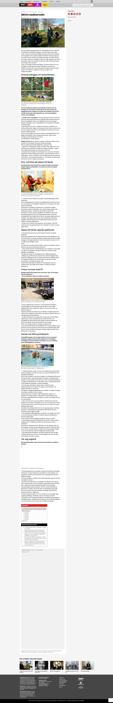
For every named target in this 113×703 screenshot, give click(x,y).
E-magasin (28, 1)
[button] (92, 1)
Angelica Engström (28, 650)
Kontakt (58, 1)
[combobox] (83, 5)
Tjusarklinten (44, 652)
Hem (22, 1)
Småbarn (40, 652)
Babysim (34, 650)
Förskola (27, 652)
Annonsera (36, 1)
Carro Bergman (42, 650)
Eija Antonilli (55, 650)
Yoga (52, 652)
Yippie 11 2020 (34, 550)
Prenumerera (62, 685)
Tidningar (61, 683)
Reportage (24, 11)
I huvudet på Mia (85, 671)
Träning (49, 652)
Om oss (51, 1)
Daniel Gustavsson (49, 650)
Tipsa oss (61, 677)
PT (37, 652)
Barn (37, 650)
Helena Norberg (33, 652)
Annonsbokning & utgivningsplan (63, 681)
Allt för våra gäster (55, 671)
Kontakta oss (62, 679)
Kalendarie (44, 1)
